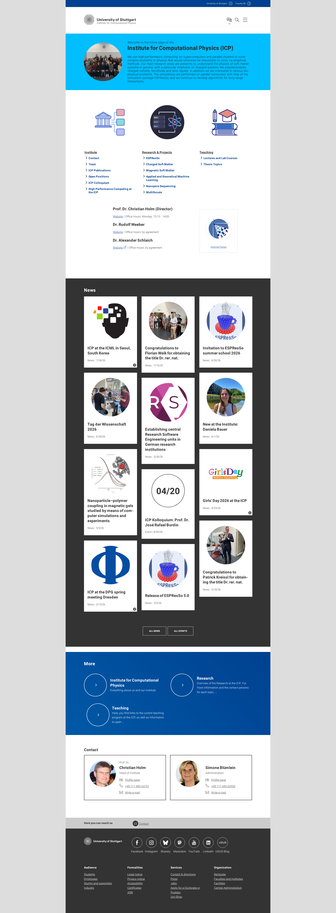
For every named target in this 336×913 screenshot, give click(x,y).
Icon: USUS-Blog (222, 842)
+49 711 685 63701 (137, 786)
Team (92, 164)
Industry (89, 888)
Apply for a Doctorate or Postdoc (185, 890)
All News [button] (154, 630)
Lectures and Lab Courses (220, 158)
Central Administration (228, 888)
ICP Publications (100, 170)
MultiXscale (154, 192)
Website (118, 216)
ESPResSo (153, 158)
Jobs (174, 883)
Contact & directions (183, 874)
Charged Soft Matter (159, 164)
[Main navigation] (245, 19)
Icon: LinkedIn (208, 842)
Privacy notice (136, 879)
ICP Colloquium (99, 182)
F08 (241, 3)
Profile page (132, 780)
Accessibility (135, 883)
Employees (90, 879)
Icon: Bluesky (165, 842)
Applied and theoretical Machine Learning (167, 178)
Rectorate (220, 874)
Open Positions (99, 176)
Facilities (219, 883)
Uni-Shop (176, 896)
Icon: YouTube (194, 842)
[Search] (237, 19)
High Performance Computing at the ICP (110, 190)
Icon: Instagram (151, 842)
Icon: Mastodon (179, 842)
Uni (216, 3)
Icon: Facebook (137, 842)
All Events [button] (180, 630)
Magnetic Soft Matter (160, 170)
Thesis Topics (213, 164)
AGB (130, 892)
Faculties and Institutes (228, 879)
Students (89, 874)
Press (174, 879)
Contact (94, 158)
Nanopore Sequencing (161, 186)
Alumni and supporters (98, 883)
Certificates (134, 888)
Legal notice (134, 874)
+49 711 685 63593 (223, 786)
